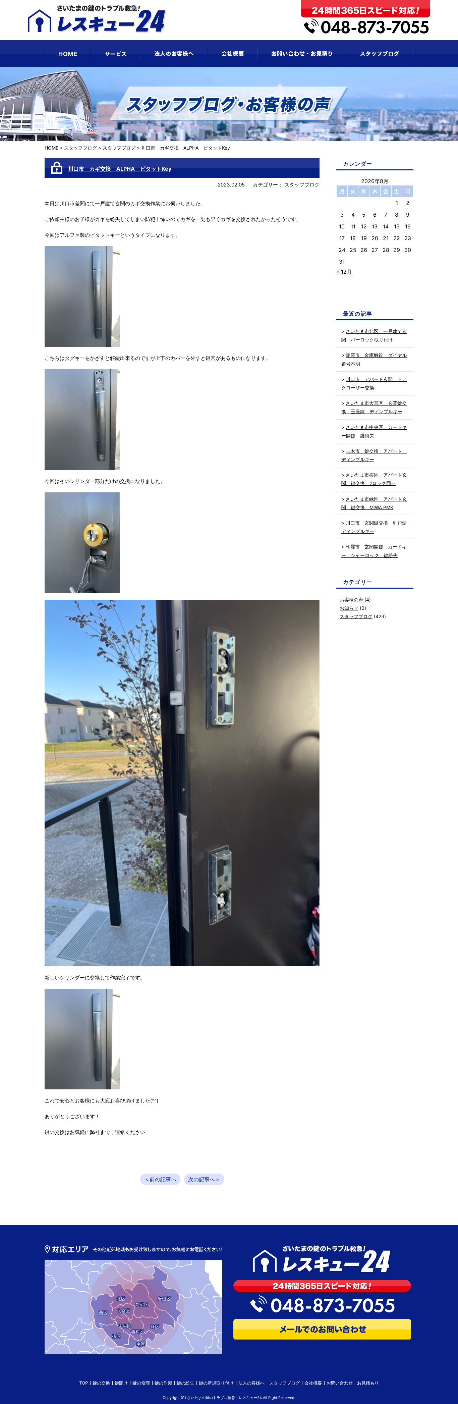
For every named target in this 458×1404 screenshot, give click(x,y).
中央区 (124, 1326)
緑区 (155, 1326)
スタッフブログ (80, 148)
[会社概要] (232, 53)
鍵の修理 (141, 1383)
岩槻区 (164, 1298)
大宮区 (123, 1310)
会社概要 (313, 1383)
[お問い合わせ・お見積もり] (301, 53)
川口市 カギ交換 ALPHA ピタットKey (119, 168)
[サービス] (115, 53)
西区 (103, 1312)
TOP (83, 1383)
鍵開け (121, 1383)
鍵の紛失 (185, 1383)
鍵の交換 (101, 1383)
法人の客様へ (251, 1383)
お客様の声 (351, 599)
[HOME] (68, 53)
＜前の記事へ (160, 1179)
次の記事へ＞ (204, 1179)
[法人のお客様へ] (174, 53)
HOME (51, 148)
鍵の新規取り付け (216, 1383)
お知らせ (349, 608)
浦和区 (137, 1331)
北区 (121, 1298)
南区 (140, 1344)
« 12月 (344, 271)
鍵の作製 (163, 1383)
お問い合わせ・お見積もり (353, 1383)
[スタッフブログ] (379, 53)
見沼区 (141, 1304)
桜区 (116, 1336)
